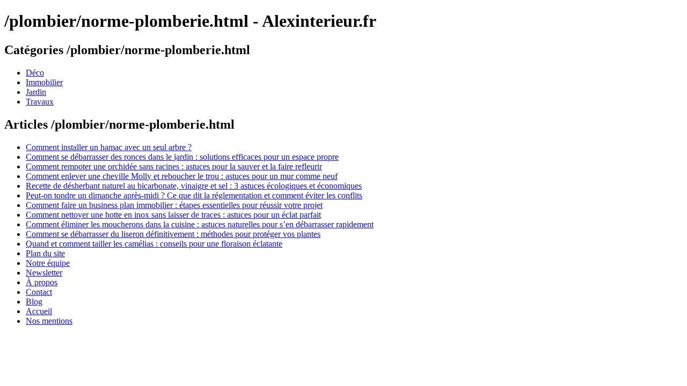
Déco (35, 72)
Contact (39, 291)
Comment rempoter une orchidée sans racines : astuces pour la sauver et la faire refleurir (174, 166)
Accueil (39, 311)
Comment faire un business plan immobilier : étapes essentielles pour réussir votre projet (174, 205)
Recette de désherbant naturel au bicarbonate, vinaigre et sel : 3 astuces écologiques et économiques (194, 185)
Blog (34, 301)
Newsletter (44, 272)
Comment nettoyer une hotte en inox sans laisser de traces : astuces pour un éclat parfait (173, 214)
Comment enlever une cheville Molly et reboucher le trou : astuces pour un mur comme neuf (182, 176)
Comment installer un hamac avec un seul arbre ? (109, 147)
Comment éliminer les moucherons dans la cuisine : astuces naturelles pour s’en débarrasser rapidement (200, 224)
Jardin (36, 91)
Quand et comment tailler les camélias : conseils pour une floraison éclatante (154, 243)
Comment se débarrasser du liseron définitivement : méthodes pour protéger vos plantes (173, 234)
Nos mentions (49, 320)
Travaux (40, 101)
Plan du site (45, 253)
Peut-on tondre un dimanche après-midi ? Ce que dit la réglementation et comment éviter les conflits (194, 195)
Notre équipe (48, 263)
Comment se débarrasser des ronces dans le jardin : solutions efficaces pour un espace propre (182, 156)
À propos (41, 282)
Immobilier (44, 82)
